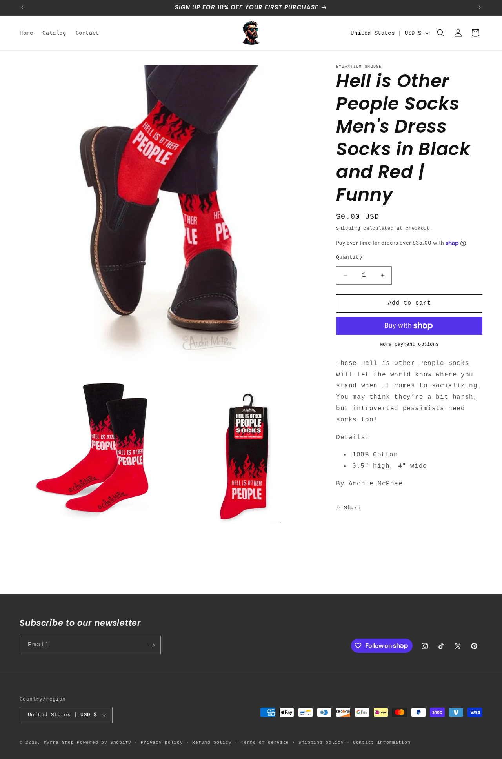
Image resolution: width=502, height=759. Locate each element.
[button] (440, 33)
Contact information (381, 742)
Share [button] (352, 508)
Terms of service (265, 742)
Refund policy (211, 742)
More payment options (409, 344)
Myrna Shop (59, 742)
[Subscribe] (151, 645)
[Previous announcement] (22, 7)
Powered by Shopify (104, 742)
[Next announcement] (479, 7)
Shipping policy (321, 742)
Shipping (348, 228)
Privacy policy (162, 742)
